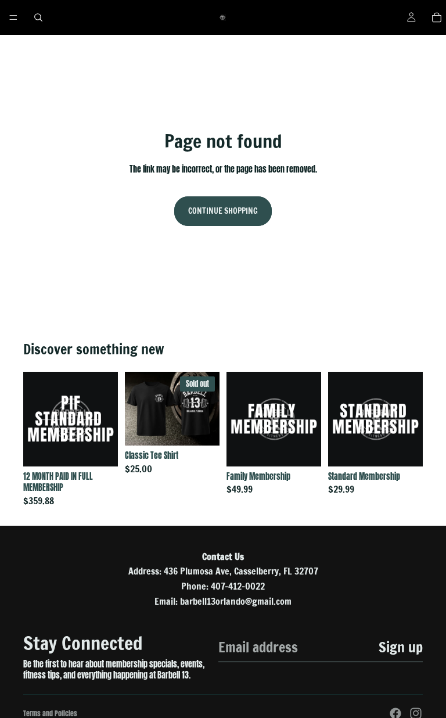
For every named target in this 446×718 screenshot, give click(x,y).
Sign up (401, 647)
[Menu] (13, 17)
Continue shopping (223, 211)
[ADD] (99, 448)
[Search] (38, 17)
